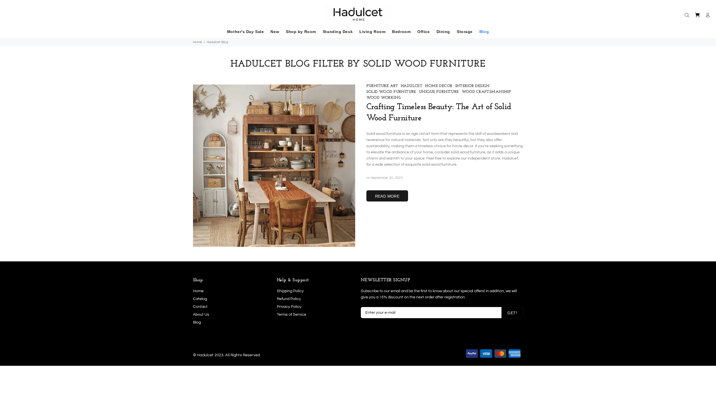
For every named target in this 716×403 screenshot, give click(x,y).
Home (197, 42)
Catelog (200, 299)
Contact (200, 307)
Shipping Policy (290, 291)
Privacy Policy (289, 307)
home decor (438, 86)
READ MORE (387, 196)
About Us (201, 315)
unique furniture (439, 92)
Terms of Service (291, 315)
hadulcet (411, 86)
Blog (197, 322)
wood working (383, 98)
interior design (472, 86)
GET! (512, 313)
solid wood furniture (391, 92)
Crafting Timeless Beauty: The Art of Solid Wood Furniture (438, 113)
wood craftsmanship (486, 92)
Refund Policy (289, 299)
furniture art (382, 86)
